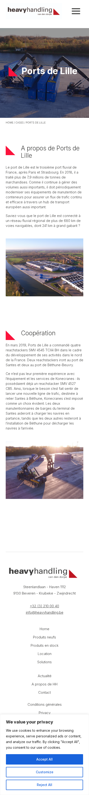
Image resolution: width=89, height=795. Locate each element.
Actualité (45, 676)
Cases (19, 122)
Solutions (44, 662)
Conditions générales (45, 704)
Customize (44, 772)
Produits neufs (44, 637)
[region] (44, 754)
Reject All (44, 785)
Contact (44, 692)
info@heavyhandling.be (44, 612)
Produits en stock (45, 645)
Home (9, 122)
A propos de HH (44, 684)
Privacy (45, 712)
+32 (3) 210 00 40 (44, 606)
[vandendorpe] (34, 11)
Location (45, 653)
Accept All (44, 759)
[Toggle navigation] (76, 11)
